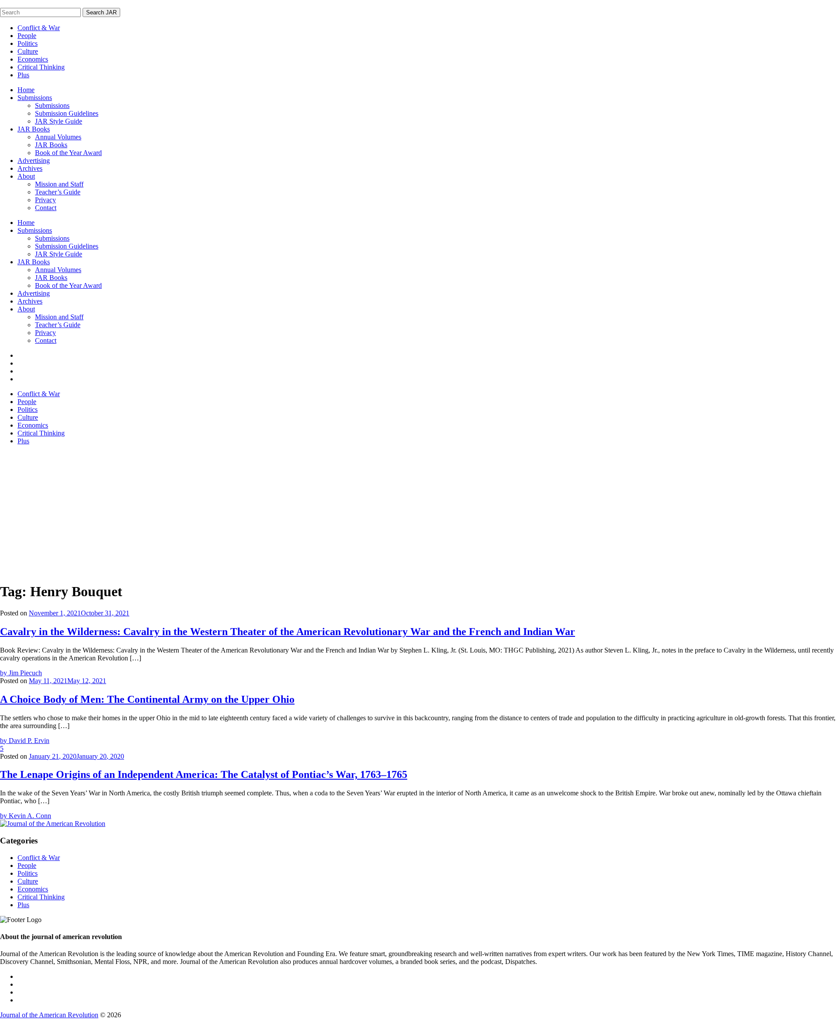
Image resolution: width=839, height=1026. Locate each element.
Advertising (33, 160)
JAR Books (33, 129)
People (26, 35)
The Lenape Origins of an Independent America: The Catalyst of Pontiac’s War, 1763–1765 (203, 774)
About (26, 176)
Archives (29, 168)
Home (26, 89)
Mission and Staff (59, 184)
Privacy (45, 200)
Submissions (34, 97)
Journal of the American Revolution (49, 1015)
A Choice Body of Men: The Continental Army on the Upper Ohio (147, 699)
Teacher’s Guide (57, 192)
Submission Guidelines (66, 113)
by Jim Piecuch (21, 673)
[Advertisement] (419, 513)
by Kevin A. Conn (25, 815)
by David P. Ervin (24, 740)
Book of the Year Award (68, 152)
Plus (23, 75)
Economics (32, 59)
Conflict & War (38, 27)
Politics (27, 43)
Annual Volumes (58, 137)
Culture (27, 51)
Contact (45, 207)
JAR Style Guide (58, 121)
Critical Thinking (41, 67)
